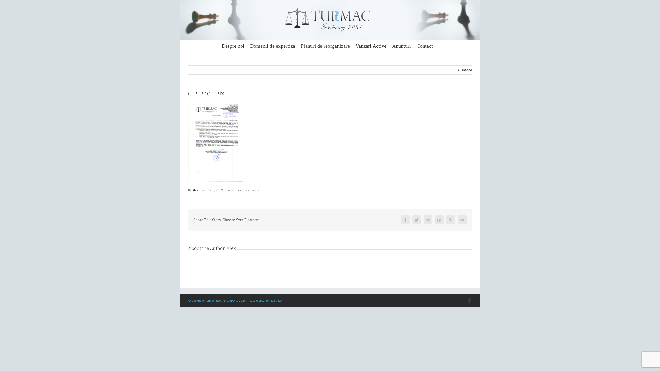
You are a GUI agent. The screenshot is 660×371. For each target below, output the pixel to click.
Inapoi (467, 70)
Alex (195, 190)
